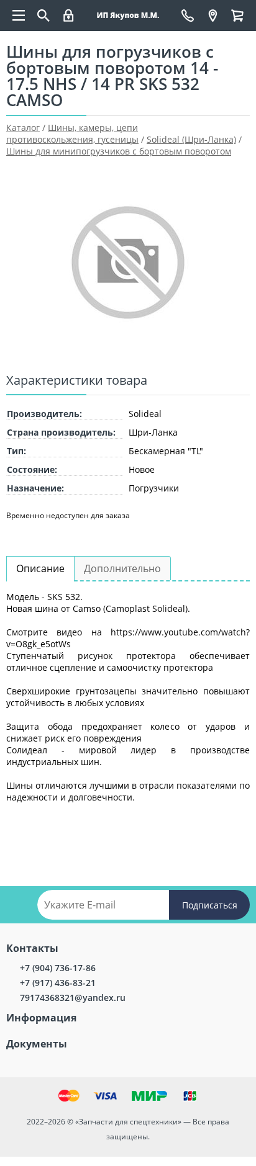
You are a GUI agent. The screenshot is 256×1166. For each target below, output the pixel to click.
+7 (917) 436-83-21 (58, 983)
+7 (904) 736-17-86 (58, 968)
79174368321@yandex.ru (73, 997)
